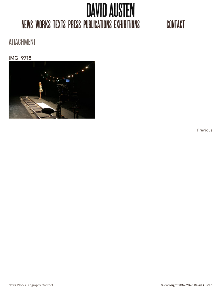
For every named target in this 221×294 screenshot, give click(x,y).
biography (34, 285)
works (21, 285)
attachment (22, 42)
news (12, 285)
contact (47, 285)
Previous (204, 130)
